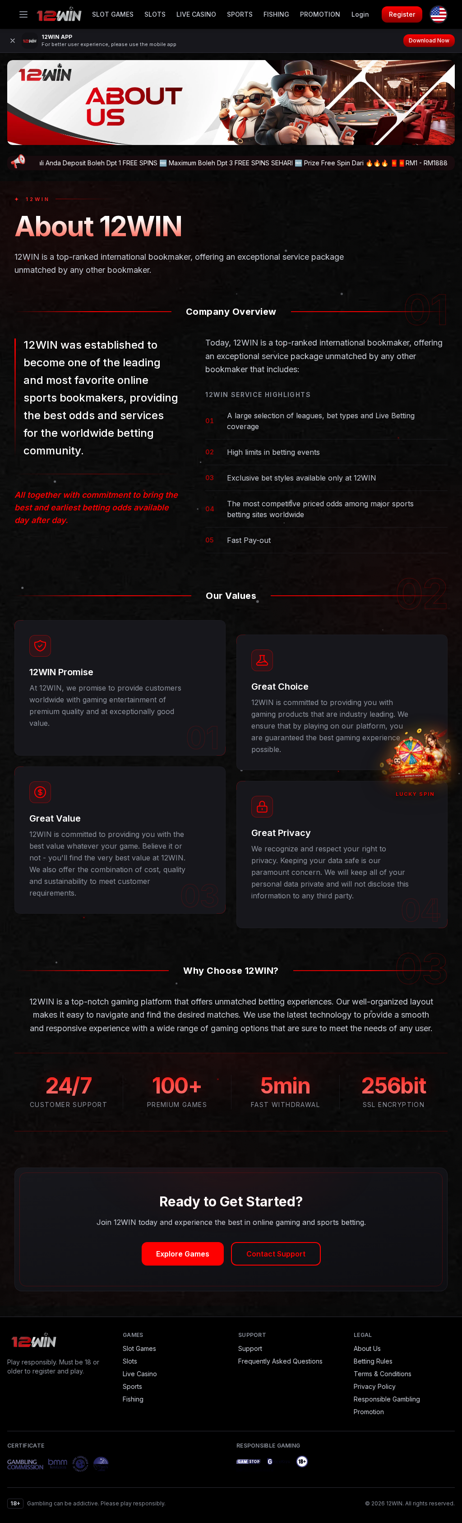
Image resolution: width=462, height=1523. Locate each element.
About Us (367, 1348)
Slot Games (113, 14)
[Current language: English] (439, 14)
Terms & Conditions (382, 1374)
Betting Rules (373, 1361)
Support (250, 1348)
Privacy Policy (375, 1386)
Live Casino (196, 14)
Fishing (276, 14)
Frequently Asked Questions (280, 1361)
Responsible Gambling (387, 1399)
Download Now (429, 40)
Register (402, 14)
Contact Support (275, 1253)
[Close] (12, 40)
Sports (240, 14)
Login (360, 14)
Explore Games (182, 1253)
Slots (155, 14)
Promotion (320, 14)
